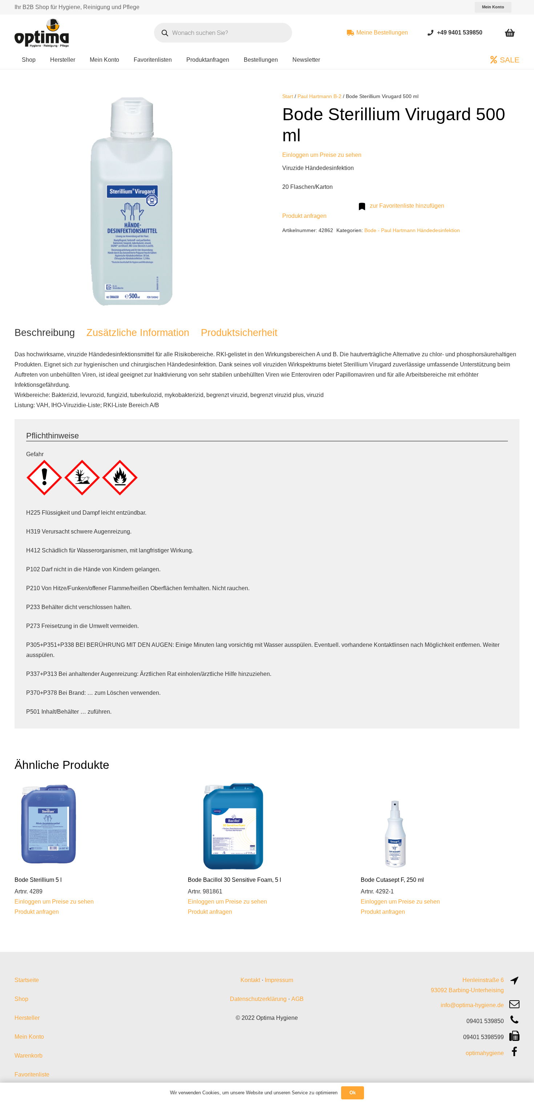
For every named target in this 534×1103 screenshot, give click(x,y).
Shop (21, 999)
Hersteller (27, 1018)
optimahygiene (485, 1053)
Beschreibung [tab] (45, 332)
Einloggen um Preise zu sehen (321, 155)
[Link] (430, 32)
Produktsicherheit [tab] (239, 332)
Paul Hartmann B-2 (319, 96)
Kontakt (250, 980)
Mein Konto (29, 1037)
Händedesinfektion (438, 230)
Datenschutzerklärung (258, 999)
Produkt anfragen (304, 216)
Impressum (279, 980)
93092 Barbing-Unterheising (467, 990)
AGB (297, 999)
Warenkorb (29, 1056)
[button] (240, 103)
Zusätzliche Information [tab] (137, 332)
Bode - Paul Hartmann (390, 230)
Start (287, 96)
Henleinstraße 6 (483, 980)
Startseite (27, 980)
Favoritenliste (32, 1074)
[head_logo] (42, 32)
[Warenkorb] (509, 33)
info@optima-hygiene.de (472, 1005)
